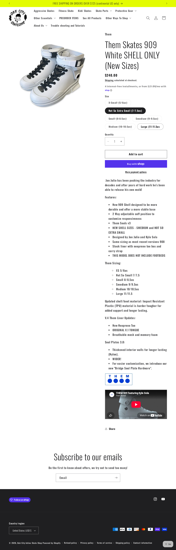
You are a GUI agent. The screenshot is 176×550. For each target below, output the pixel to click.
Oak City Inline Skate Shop (29, 542)
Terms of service (104, 542)
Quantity (109, 134)
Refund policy (70, 542)
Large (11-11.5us (150, 127)
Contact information (142, 542)
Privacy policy (87, 542)
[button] (103, 10)
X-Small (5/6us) (120, 103)
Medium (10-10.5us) (122, 127)
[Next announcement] (167, 3)
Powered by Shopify (52, 542)
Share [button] (112, 429)
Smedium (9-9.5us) (149, 119)
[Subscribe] (116, 478)
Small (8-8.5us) (119, 119)
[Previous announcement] (9, 3)
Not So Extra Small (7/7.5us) (125, 111)
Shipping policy (123, 542)
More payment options (136, 172)
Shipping (109, 80)
